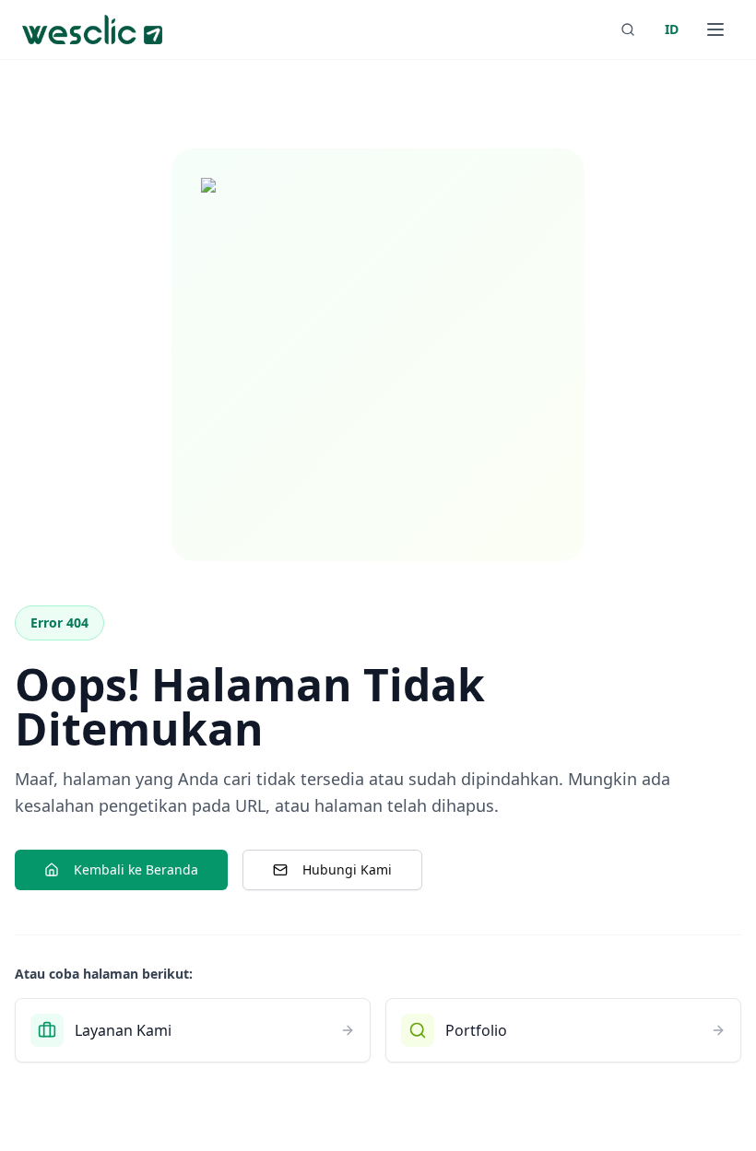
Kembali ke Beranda (136, 869)
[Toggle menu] (715, 29)
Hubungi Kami (347, 869)
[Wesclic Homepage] (92, 29)
